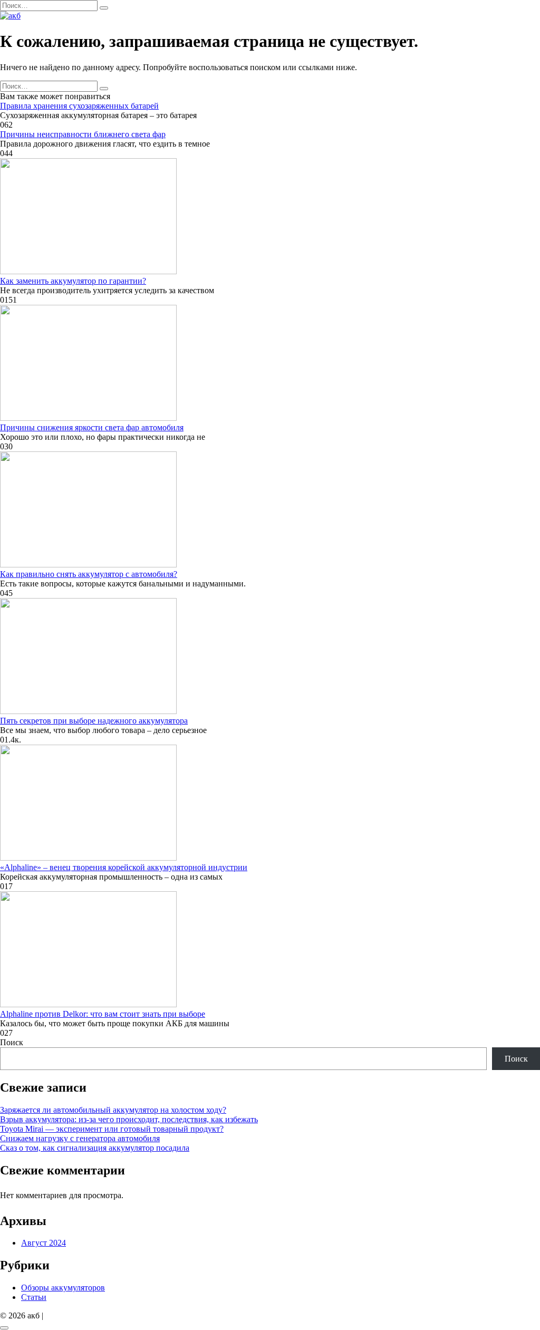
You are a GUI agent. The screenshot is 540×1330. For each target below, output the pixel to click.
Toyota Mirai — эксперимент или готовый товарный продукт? (112, 1128)
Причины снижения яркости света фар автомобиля (92, 427)
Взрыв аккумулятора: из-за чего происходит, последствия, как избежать (129, 1119)
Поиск (11, 1042)
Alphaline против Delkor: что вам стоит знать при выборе (102, 1013)
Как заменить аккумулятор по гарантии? (73, 280)
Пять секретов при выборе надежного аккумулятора (94, 720)
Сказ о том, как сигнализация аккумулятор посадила (94, 1147)
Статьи (33, 1297)
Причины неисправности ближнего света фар (83, 134)
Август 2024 (43, 1242)
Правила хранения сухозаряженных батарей (79, 105)
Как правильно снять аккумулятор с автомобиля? (88, 574)
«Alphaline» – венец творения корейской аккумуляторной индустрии (123, 867)
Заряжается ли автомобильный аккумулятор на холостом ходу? (113, 1109)
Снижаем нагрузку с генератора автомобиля (80, 1138)
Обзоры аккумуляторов (63, 1287)
